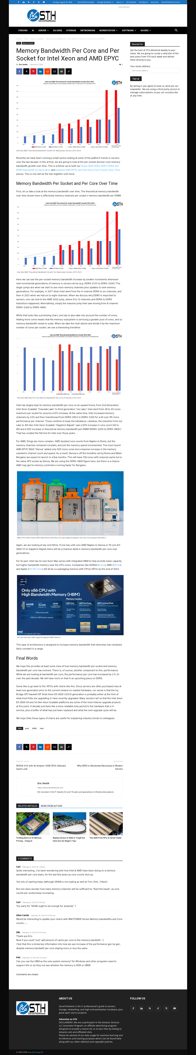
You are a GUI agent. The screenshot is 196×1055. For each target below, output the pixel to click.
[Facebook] (18, 2)
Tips (26, 38)
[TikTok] (33, 2)
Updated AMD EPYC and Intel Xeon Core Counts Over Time (88, 169)
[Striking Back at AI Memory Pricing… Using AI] (33, 823)
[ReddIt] (47, 71)
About (118, 2)
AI (33, 30)
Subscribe (154, 2)
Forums (23, 30)
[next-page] (23, 847)
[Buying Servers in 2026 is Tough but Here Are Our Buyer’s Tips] (69, 823)
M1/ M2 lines (35, 568)
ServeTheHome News (85, 2)
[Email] (54, 71)
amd (27, 728)
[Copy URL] (69, 71)
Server (42, 30)
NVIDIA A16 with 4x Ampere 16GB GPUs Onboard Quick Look (41, 767)
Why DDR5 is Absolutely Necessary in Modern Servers (100, 767)
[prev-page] (18, 847)
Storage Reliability (104, 2)
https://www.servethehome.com (50, 788)
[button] (176, 30)
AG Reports (143, 2)
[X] (38, 2)
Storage (71, 30)
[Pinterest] (33, 71)
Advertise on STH (68, 1019)
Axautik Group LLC (35, 1052)
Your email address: (140, 66)
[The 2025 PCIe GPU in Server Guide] (106, 823)
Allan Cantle (22, 915)
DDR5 (34, 728)
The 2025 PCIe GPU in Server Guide (105, 838)
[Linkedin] (23, 2)
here (119, 1038)
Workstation (107, 30)
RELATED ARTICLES (27, 806)
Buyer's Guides (37, 38)
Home (18, 38)
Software (128, 30)
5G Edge (57, 30)
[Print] (61, 71)
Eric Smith (23, 64)
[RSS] (28, 2)
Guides (145, 30)
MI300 (116, 565)
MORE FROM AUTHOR (51, 806)
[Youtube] (43, 2)
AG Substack (131, 2)
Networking (87, 30)
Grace (101, 565)
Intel (41, 728)
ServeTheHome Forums (170, 2)
